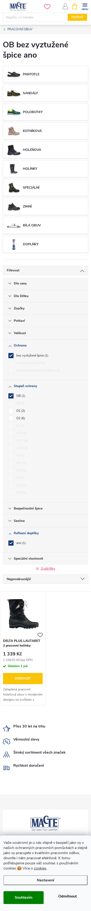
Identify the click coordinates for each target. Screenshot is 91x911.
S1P (20, 433)
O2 (20, 418)
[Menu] (85, 6)
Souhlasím (23, 897)
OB (20, 396)
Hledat (77, 17)
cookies (40, 868)
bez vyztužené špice (31, 355)
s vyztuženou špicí (30, 363)
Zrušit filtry (48, 569)
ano (20, 543)
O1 (20, 411)
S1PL (21, 441)
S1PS (21, 448)
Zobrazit (23, 678)
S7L (20, 485)
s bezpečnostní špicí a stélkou (37, 370)
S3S (20, 470)
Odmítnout (67, 896)
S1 (20, 426)
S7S (20, 493)
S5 (20, 478)
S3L (20, 463)
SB (20, 403)
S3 (20, 456)
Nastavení (45, 880)
